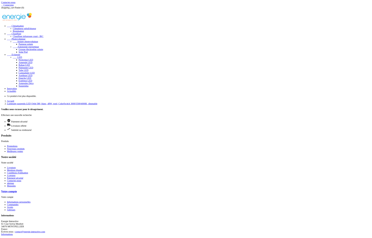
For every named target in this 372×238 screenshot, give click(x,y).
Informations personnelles (19, 202)
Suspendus (23, 86)
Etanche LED (25, 78)
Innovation (12, 88)
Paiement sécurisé (15, 178)
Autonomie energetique (26, 47)
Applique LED (25, 75)
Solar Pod (23, 52)
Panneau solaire (26, 44)
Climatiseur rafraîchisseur (24, 28)
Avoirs (10, 207)
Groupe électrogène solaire (31, 49)
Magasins (11, 186)
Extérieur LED (25, 80)
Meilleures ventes (15, 151)
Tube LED (23, 70)
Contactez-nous (8, 2)
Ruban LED (24, 65)
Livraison (11, 167)
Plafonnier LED (26, 67)
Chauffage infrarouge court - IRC (28, 36)
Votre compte (9, 191)
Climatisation (15, 26)
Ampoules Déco (26, 83)
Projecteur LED (26, 60)
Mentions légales (14, 170)
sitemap (10, 183)
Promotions (12, 146)
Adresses (11, 210)
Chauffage (14, 33)
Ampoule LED (25, 62)
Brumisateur (18, 31)
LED (17, 57)
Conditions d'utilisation (17, 173)
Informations (7, 234)
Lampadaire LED (27, 73)
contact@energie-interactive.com (30, 231)
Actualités (11, 91)
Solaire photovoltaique (25, 41)
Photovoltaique (16, 39)
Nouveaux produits (16, 148)
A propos (11, 175)
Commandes (12, 204)
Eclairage (13, 54)
